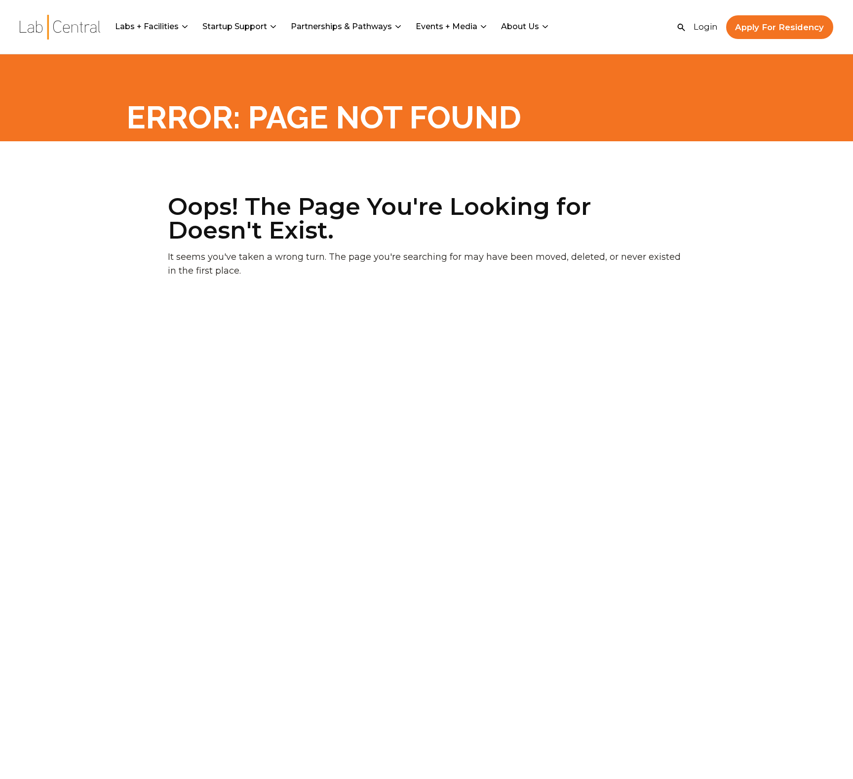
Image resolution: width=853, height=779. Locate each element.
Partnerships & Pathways (341, 26)
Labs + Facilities (147, 26)
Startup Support (234, 26)
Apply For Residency (779, 27)
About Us (520, 26)
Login (706, 27)
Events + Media (446, 26)
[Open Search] (681, 27)
